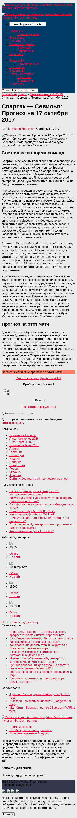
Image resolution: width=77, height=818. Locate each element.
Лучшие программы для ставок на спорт (36, 678)
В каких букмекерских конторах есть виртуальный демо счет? (34, 492)
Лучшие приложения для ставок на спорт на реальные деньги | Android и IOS (39, 666)
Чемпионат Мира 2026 (24, 445)
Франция (15, 475)
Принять (8, 814)
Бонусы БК (16, 31)
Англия (14, 448)
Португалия (17, 465)
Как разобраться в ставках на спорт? (34, 641)
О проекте (16, 54)
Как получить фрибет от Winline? (31, 514)
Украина (15, 472)
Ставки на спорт (20, 681)
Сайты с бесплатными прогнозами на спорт (39, 478)
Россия (14, 468)
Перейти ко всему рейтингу (20, 622)
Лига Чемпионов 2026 (23, 438)
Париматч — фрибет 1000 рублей (32, 511)
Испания (15, 462)
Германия (15, 452)
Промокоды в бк (28, 34)
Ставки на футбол (21, 44)
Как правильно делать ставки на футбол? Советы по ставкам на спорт (38, 646)
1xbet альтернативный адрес (29, 733)
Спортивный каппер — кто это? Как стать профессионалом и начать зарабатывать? (38, 633)
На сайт (14, 557)
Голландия (16, 455)
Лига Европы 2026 (21, 442)
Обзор (13, 553)
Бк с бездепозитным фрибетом (30, 730)
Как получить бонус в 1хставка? (31, 531)
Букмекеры (17, 37)
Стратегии (24, 47)
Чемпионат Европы (22, 435)
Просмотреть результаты (38, 406)
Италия (14, 458)
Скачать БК (17, 41)
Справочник (25, 51)
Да (8, 390)
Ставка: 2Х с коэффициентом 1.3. (38, 378)
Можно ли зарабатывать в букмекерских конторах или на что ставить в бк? (37, 660)
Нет (9, 394)
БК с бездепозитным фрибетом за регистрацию (41, 638)
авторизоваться (12, 422)
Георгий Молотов (22, 128)
